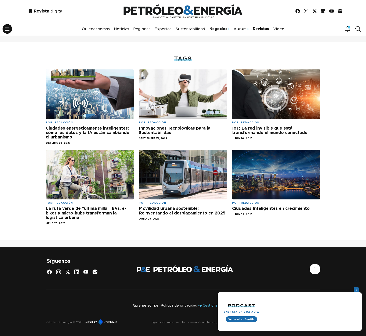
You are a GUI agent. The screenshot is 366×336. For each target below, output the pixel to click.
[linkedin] (324, 11)
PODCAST (241, 305)
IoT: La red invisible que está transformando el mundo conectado (270, 130)
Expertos (163, 28)
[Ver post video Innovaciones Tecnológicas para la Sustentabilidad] (183, 94)
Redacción (64, 122)
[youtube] (333, 11)
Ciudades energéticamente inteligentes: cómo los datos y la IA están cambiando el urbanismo (87, 133)
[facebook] (299, 11)
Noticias (121, 28)
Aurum (240, 28)
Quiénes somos (96, 28)
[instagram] (307, 11)
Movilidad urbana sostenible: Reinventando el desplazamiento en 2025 (182, 210)
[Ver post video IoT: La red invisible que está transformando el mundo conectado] (276, 94)
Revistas (261, 28)
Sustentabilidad (190, 28)
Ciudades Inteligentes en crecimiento (271, 208)
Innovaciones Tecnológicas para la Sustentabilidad (175, 130)
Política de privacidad (179, 305)
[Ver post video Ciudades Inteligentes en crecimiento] (276, 174)
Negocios (218, 28)
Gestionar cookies (218, 305)
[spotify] (341, 11)
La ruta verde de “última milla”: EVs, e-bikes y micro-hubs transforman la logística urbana (86, 213)
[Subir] (315, 269)
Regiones (141, 28)
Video (278, 28)
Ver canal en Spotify (241, 319)
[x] (316, 11)
